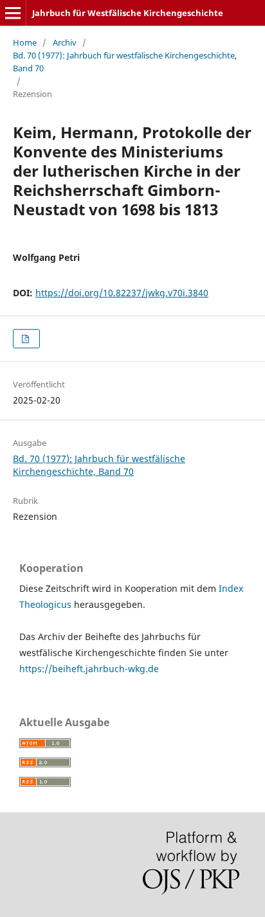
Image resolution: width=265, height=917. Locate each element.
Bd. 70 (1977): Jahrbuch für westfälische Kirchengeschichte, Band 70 (125, 61)
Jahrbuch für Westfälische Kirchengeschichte (127, 13)
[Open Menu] (13, 13)
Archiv (65, 42)
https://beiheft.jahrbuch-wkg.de (89, 669)
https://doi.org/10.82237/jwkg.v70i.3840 (121, 293)
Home (25, 42)
